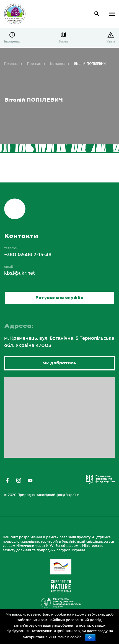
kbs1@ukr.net (19, 273)
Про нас (34, 64)
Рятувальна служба (59, 298)
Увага (111, 41)
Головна (11, 64)
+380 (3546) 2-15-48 (27, 255)
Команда (57, 64)
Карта (63, 41)
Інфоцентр (12, 41)
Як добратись (59, 363)
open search (97, 13)
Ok (90, 638)
